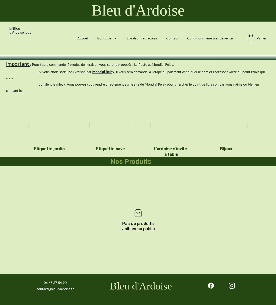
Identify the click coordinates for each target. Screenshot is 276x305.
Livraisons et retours (142, 38)
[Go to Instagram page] (232, 286)
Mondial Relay (103, 72)
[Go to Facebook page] (211, 286)
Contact (172, 38)
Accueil (83, 38)
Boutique (104, 38)
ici (21, 90)
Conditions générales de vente (210, 38)
